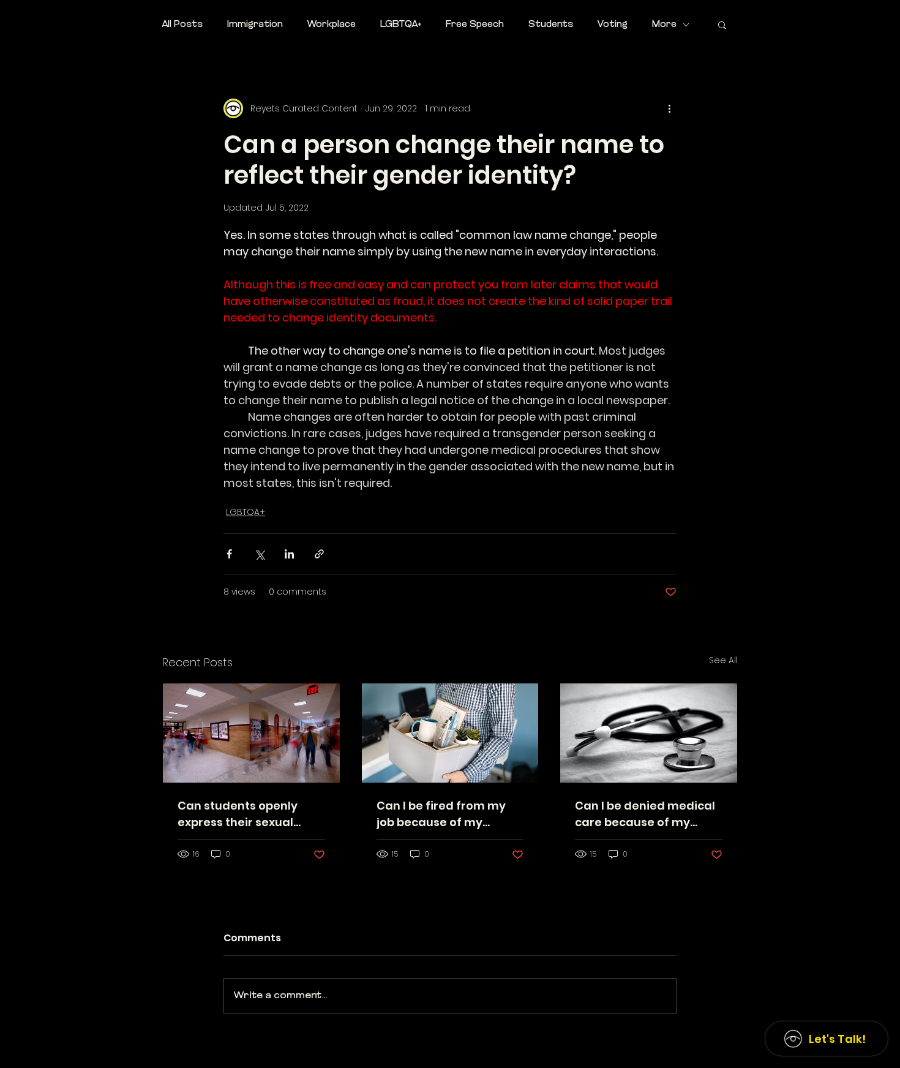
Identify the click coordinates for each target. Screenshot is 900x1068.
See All (723, 660)
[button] (722, 24)
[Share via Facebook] (229, 554)
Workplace (331, 24)
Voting (613, 24)
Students (550, 24)
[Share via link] (319, 554)
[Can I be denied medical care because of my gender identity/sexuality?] (648, 733)
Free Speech (475, 24)
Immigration (255, 24)
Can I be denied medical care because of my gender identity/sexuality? (645, 814)
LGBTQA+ (400, 24)
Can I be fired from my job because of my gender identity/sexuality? (441, 814)
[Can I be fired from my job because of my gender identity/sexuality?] (450, 733)
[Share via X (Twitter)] (259, 554)
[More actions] (669, 108)
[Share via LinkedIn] (289, 554)
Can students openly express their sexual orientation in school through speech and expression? (238, 814)
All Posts (182, 24)
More (664, 24)
